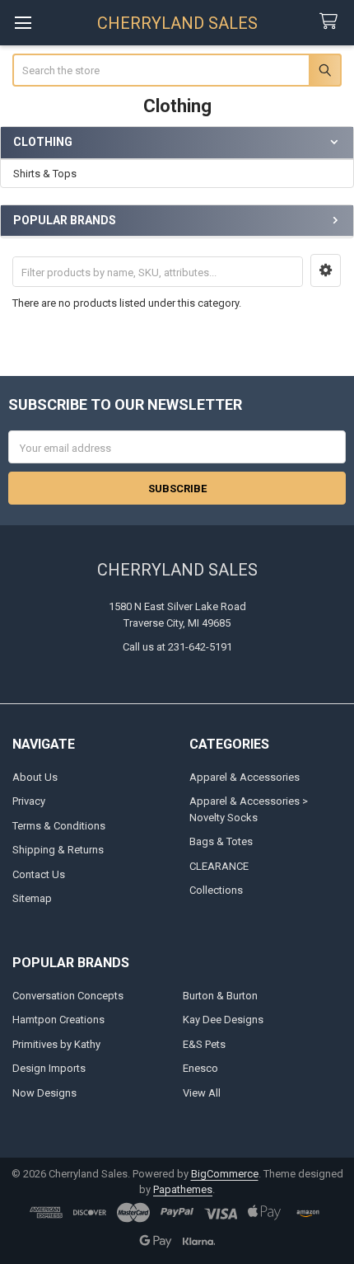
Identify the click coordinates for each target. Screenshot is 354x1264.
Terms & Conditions (58, 826)
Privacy (28, 801)
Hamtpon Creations (58, 1019)
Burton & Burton (220, 995)
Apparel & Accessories (244, 777)
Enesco (200, 1068)
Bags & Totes (221, 841)
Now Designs (44, 1093)
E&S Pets (204, 1044)
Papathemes (182, 1189)
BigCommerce (225, 1174)
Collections (216, 890)
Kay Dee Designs (223, 1019)
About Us (35, 777)
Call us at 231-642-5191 (177, 647)
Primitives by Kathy (56, 1044)
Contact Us (38, 874)
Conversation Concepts (67, 995)
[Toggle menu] (22, 22)
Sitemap (32, 898)
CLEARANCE (219, 866)
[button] (325, 270)
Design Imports (49, 1068)
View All (202, 1093)
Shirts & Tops (45, 173)
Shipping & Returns (58, 849)
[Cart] (332, 22)
